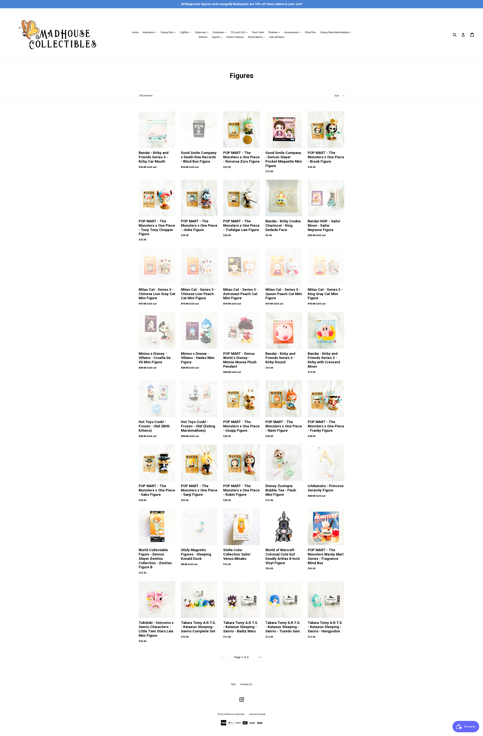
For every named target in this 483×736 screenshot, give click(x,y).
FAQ (233, 684)
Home (135, 32)
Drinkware (220, 32)
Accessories (293, 32)
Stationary (202, 32)
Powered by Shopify (257, 714)
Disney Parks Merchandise (336, 32)
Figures (218, 36)
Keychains (150, 32)
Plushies (275, 32)
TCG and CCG (240, 32)
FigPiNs (186, 32)
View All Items (276, 37)
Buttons (203, 37)
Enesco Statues (235, 37)
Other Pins (310, 32)
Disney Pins (169, 32)
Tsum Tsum (258, 32)
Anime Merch (257, 36)
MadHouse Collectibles (235, 714)
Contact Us (246, 684)
